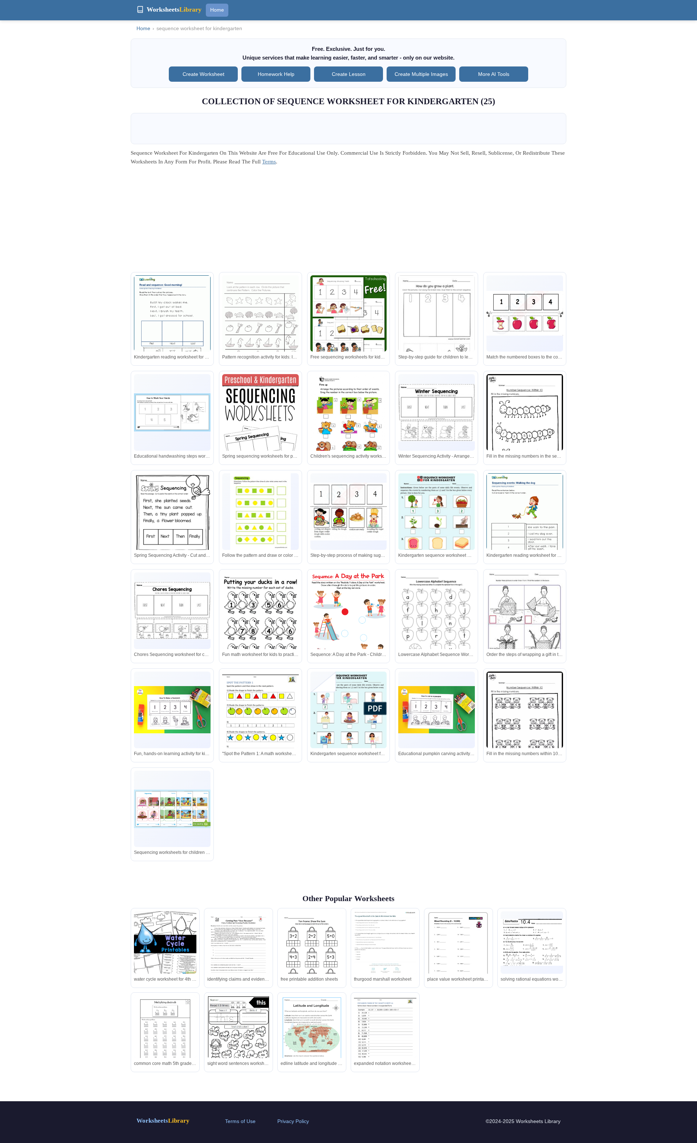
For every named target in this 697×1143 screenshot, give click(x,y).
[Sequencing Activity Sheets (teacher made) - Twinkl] (172, 809)
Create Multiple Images (421, 74)
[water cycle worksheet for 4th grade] (165, 942)
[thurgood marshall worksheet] (385, 944)
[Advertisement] (348, 221)
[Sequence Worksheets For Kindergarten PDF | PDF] (348, 722)
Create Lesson (349, 74)
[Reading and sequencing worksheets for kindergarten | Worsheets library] (172, 324)
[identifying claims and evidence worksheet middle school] (238, 951)
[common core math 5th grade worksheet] (165, 1036)
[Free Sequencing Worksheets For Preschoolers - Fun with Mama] (172, 709)
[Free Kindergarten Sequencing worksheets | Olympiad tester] (524, 313)
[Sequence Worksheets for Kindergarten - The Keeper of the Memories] (260, 431)
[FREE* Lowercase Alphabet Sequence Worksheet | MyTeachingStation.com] (436, 623)
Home (217, 10)
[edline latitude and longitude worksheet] (312, 1040)
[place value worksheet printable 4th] (458, 949)
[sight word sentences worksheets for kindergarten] (238, 1038)
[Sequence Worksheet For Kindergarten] (436, 527)
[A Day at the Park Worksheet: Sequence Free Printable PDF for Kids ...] (348, 626)
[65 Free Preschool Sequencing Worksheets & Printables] (260, 622)
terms (269, 162)
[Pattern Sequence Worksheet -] (260, 325)
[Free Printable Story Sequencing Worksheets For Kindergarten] (172, 523)
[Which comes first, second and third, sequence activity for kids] (436, 324)
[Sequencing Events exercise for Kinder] (348, 432)
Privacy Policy (293, 1121)
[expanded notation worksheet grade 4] (385, 1036)
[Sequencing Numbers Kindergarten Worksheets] (260, 512)
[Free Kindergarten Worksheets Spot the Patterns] (260, 721)
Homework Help (276, 74)
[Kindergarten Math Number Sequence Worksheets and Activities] (524, 429)
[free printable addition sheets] (312, 952)
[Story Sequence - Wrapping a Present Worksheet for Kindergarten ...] (524, 623)
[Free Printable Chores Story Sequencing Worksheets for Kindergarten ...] (172, 610)
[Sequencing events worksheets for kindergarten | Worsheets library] (524, 522)
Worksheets (162, 1120)
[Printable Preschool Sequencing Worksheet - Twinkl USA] (172, 412)
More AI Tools (493, 74)
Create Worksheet (203, 74)
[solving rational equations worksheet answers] (532, 942)
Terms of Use (240, 1121)
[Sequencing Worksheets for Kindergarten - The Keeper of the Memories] (436, 412)
